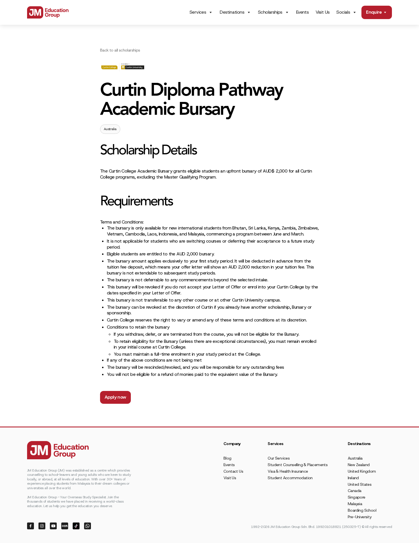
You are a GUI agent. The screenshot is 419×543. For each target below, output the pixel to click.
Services (198, 12)
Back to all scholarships (120, 50)
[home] (48, 12)
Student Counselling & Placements (298, 464)
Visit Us (322, 12)
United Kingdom (362, 471)
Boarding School (362, 510)
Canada (354, 490)
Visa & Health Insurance (288, 471)
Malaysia (355, 503)
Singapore (356, 497)
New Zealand (358, 464)
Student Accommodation (290, 477)
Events (302, 12)
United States (359, 484)
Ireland (353, 477)
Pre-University (360, 516)
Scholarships (270, 12)
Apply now (115, 397)
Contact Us (233, 471)
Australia (355, 458)
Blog (227, 458)
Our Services (279, 458)
